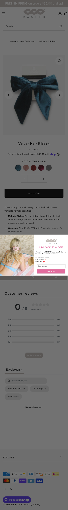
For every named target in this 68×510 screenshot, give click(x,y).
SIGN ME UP (51, 271)
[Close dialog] (66, 236)
